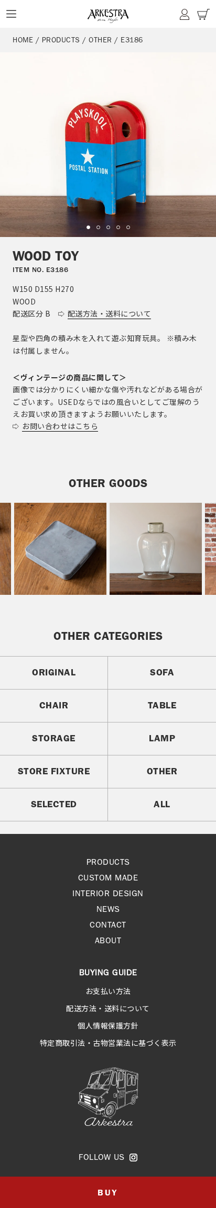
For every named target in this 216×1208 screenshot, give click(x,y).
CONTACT (108, 925)
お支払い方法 (108, 991)
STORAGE (53, 738)
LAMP (162, 738)
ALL (162, 804)
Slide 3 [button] (108, 227)
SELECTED (54, 804)
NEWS (108, 909)
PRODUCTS (61, 39)
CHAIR (54, 705)
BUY (108, 1193)
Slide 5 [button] (128, 227)
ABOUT (108, 940)
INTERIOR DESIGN (108, 893)
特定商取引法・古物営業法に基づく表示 (108, 1042)
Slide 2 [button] (98, 227)
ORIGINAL (53, 672)
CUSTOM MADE (108, 878)
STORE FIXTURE (54, 771)
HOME (23, 39)
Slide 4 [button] (118, 227)
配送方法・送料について (108, 1008)
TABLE (162, 705)
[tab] (88, 227)
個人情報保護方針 (108, 1025)
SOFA (162, 672)
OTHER (100, 39)
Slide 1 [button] (88, 227)
